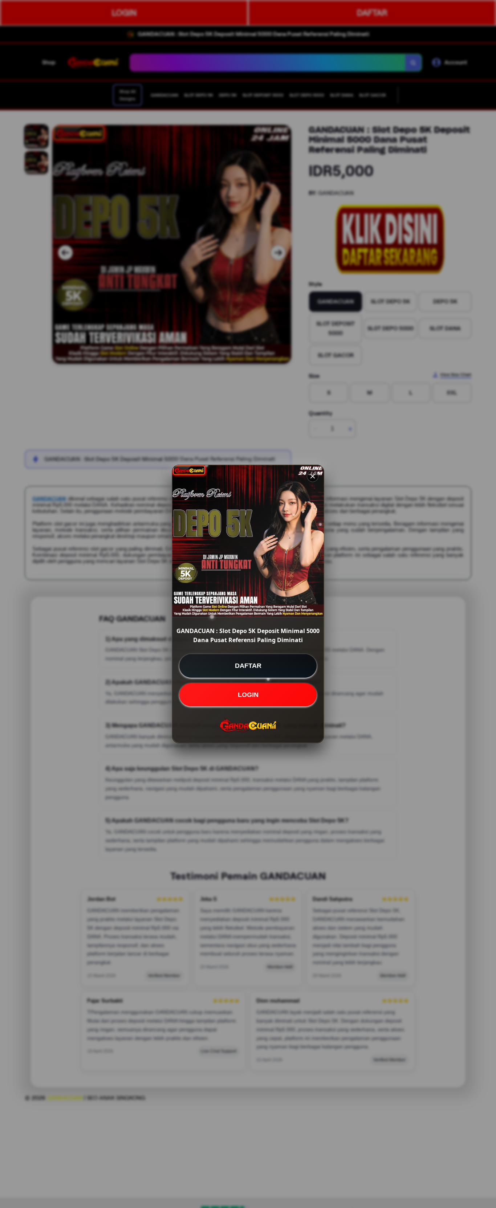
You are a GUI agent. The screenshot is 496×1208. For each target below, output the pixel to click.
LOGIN (248, 694)
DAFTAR (248, 665)
